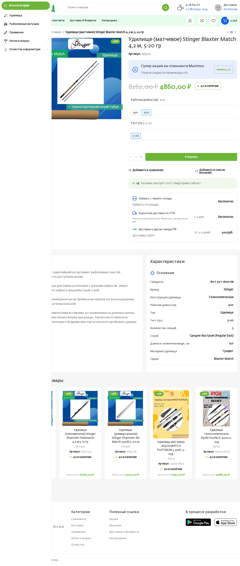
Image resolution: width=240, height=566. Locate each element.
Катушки (77, 525)
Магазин (115, 525)
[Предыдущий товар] (228, 32)
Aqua (171, 458)
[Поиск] (165, 7)
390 (135, 112)
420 (230, 304)
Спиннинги (78, 519)
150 (231, 343)
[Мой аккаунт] (190, 20)
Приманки (78, 532)
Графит (228, 351)
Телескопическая (221, 297)
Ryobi (216, 446)
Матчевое (54, 32)
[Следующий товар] (235, 32)
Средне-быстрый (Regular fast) (211, 335)
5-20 (230, 320)
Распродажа (117, 538)
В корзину (191, 157)
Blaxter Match (223, 358)
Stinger (228, 289)
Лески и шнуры (81, 538)
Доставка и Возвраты (124, 532)
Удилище (226, 312)
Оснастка (77, 544)
